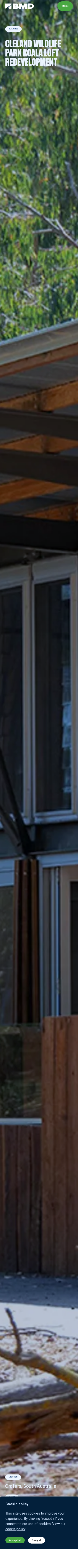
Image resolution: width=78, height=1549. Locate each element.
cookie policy (15, 1529)
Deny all (36, 1540)
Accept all (15, 1540)
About (44, 6)
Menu (65, 6)
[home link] (19, 6)
